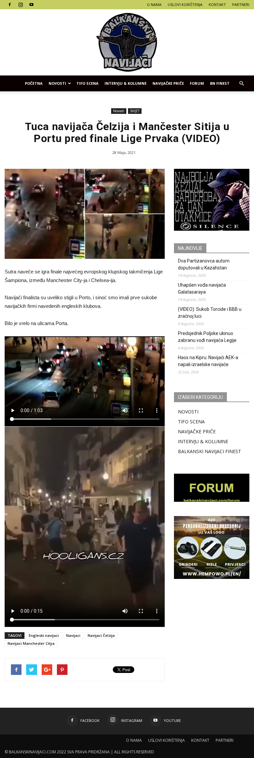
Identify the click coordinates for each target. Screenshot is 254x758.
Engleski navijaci (44, 635)
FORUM (197, 83)
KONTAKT (217, 4)
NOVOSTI (188, 411)
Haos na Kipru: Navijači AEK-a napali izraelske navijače (208, 361)
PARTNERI (240, 4)
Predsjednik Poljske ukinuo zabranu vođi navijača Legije (207, 337)
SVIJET (135, 111)
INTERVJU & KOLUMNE (126, 83)
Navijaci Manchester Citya (31, 643)
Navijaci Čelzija (101, 635)
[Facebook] (10, 4)
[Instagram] (20, 4)
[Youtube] (31, 4)
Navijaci (73, 635)
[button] (241, 83)
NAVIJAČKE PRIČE (168, 83)
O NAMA (154, 4)
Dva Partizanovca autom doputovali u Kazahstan (204, 264)
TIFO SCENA (87, 83)
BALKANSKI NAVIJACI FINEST (209, 451)
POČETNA (34, 83)
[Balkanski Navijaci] (127, 42)
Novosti (57, 83)
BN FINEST (220, 83)
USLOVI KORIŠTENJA (185, 4)
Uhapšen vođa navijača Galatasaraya (202, 288)
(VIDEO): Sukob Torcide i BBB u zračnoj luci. (209, 313)
